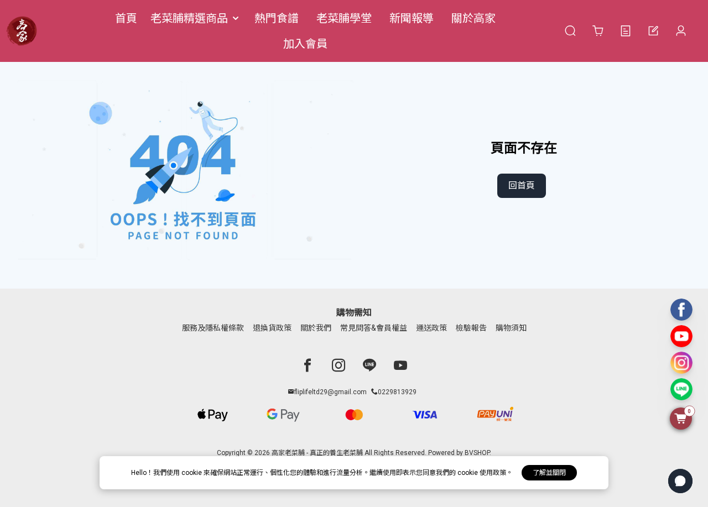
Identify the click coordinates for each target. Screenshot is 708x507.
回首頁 (521, 185)
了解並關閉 (549, 473)
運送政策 (431, 327)
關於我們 (315, 327)
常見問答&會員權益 (373, 327)
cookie (192, 473)
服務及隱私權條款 (213, 327)
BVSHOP (477, 453)
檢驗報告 (471, 327)
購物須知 (511, 327)
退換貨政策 (272, 327)
